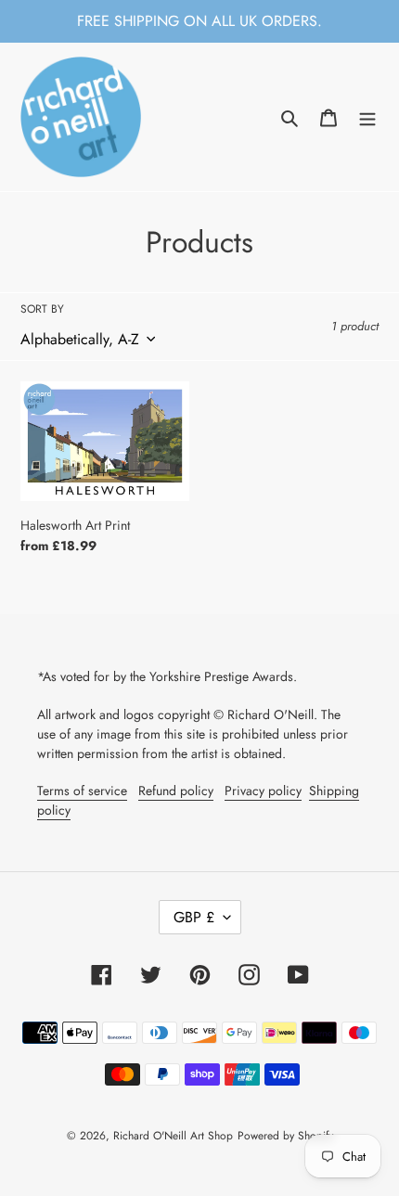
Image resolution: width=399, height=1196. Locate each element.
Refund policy (175, 790)
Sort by (42, 309)
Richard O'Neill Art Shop (173, 1135)
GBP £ (194, 917)
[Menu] (367, 117)
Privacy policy (263, 790)
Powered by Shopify (285, 1135)
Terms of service (82, 790)
